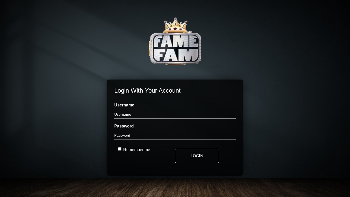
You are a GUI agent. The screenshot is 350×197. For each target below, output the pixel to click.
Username (124, 105)
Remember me (136, 149)
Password (124, 126)
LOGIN (197, 156)
